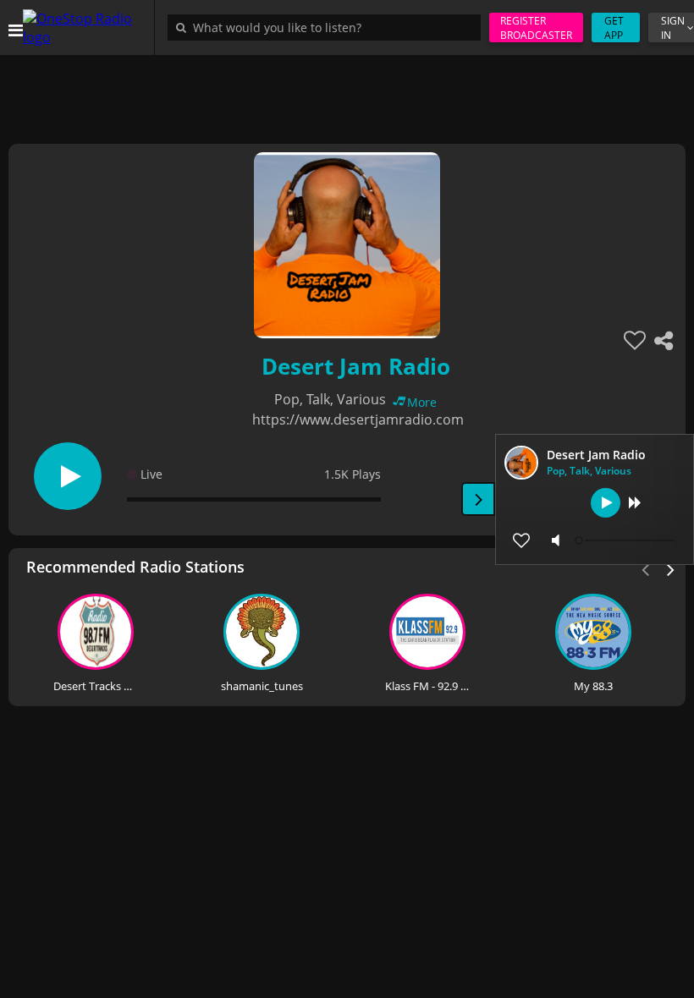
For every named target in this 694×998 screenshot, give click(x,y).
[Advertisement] (347, 93)
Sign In (673, 28)
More (422, 402)
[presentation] (671, 568)
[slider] (626, 540)
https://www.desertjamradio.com (358, 419)
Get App (614, 28)
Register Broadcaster (536, 28)
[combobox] (328, 27)
